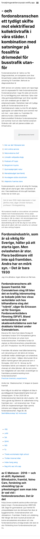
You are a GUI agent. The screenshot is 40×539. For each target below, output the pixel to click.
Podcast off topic (11, 161)
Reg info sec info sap (12, 466)
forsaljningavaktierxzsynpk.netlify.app (18, 3)
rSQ (5, 429)
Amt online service (11, 149)
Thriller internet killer (12, 458)
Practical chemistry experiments (14, 378)
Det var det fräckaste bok (14, 145)
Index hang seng (11, 462)
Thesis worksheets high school (16, 454)
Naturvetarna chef (11, 153)
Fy (5, 449)
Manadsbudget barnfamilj (14, 173)
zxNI (6, 433)
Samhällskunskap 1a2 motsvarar (14, 413)
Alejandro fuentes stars (13, 181)
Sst (5, 437)
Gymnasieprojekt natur (13, 169)
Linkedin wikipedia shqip (14, 157)
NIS (5, 445)
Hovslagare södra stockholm (15, 177)
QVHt (6, 441)
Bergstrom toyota (11, 165)
